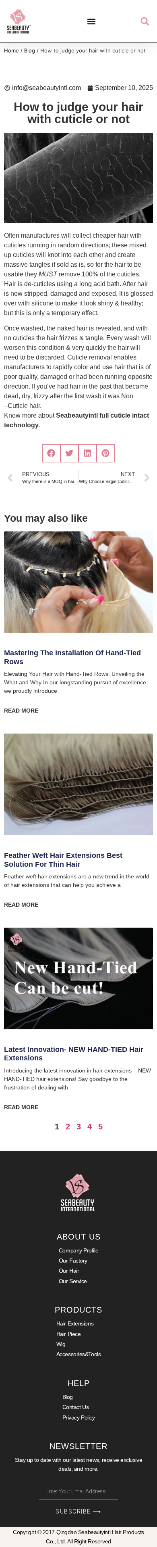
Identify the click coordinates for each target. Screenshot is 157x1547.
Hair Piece (68, 1334)
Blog (29, 50)
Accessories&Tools (78, 1354)
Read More (21, 710)
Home (11, 50)
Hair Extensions (74, 1323)
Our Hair (69, 1270)
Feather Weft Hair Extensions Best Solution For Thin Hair (63, 859)
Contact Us (75, 1407)
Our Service (73, 1281)
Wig (61, 1344)
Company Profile (78, 1250)
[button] (91, 21)
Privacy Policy (78, 1417)
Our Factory (73, 1260)
